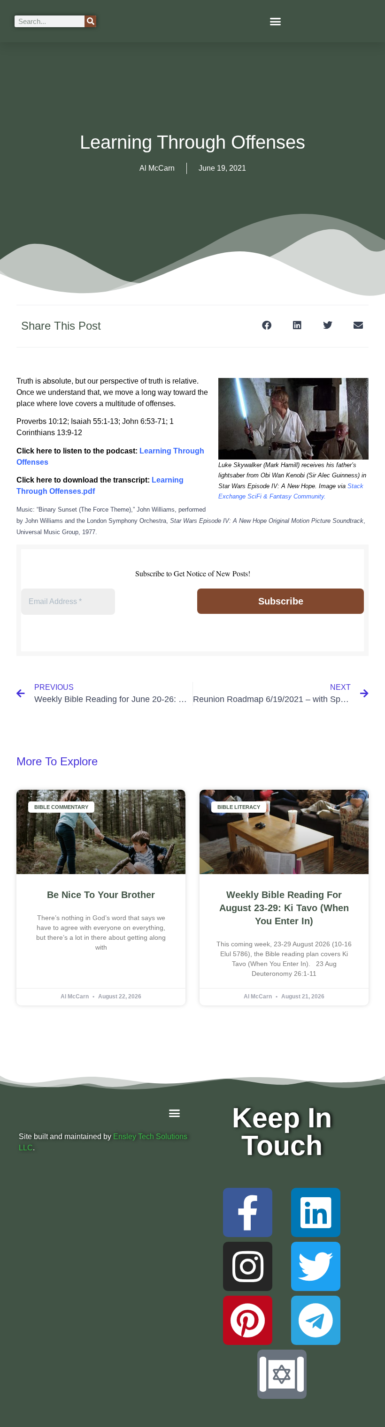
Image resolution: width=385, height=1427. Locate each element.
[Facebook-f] (247, 1212)
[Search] (90, 21)
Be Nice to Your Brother (101, 895)
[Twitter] (315, 1266)
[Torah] (282, 1374)
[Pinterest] (247, 1320)
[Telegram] (315, 1320)
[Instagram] (247, 1266)
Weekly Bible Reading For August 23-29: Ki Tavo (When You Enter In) (284, 908)
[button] (276, 21)
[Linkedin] (315, 1212)
